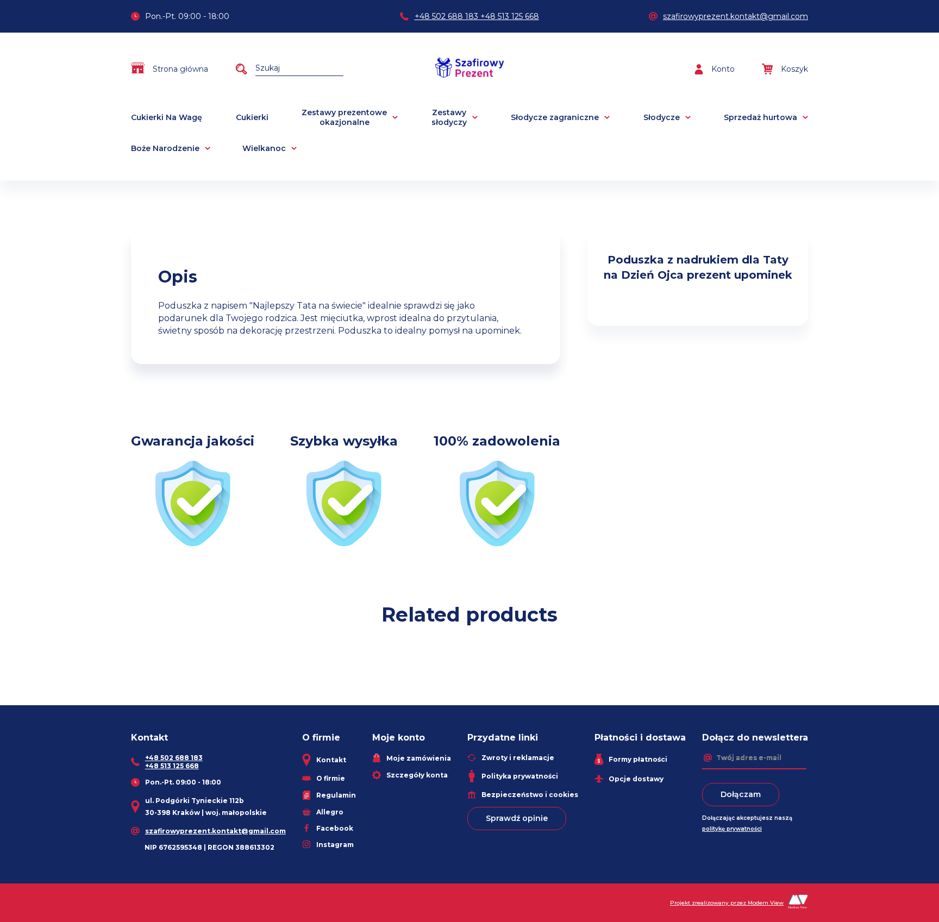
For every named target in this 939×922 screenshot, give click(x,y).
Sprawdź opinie (517, 818)
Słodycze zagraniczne (555, 117)
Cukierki (252, 117)
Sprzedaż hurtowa (760, 117)
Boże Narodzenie (165, 148)
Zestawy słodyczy (449, 117)
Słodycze (661, 117)
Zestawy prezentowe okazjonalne (344, 117)
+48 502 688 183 (446, 16)
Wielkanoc (264, 148)
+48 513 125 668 (509, 16)
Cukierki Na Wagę (166, 117)
